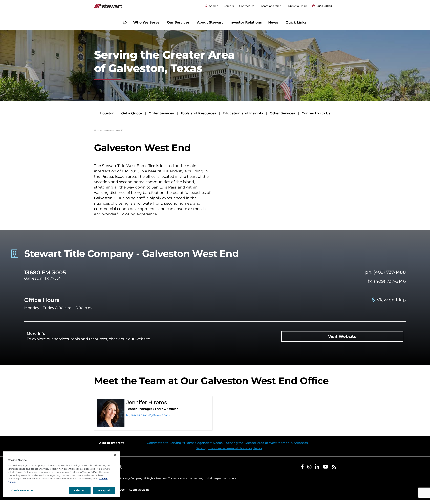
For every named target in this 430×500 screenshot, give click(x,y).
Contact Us (246, 6)
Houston (107, 113)
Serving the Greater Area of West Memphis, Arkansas (267, 443)
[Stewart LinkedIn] (317, 467)
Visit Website (342, 336)
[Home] (125, 22)
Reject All (79, 490)
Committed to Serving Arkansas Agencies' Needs (185, 443)
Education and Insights (243, 113)
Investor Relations (245, 22)
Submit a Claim (297, 6)
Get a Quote (131, 113)
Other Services (282, 113)
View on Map (391, 300)
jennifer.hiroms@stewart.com (150, 415)
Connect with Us (316, 113)
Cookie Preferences (22, 490)
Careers (229, 6)
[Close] (115, 455)
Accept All (104, 490)
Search (213, 6)
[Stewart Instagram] (309, 467)
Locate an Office (270, 6)
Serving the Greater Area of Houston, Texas (229, 448)
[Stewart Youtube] (325, 467)
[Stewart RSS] (334, 467)
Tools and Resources (198, 113)
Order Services (161, 113)
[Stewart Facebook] (302, 467)
